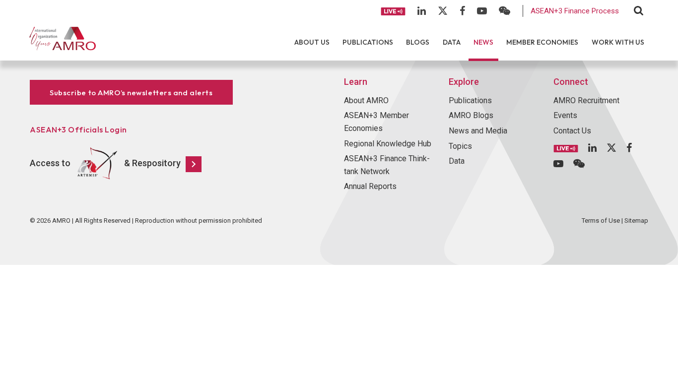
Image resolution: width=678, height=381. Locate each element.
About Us (312, 42)
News (483, 42)
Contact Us (572, 130)
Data (452, 42)
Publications (367, 42)
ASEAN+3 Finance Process (575, 10)
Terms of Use (601, 220)
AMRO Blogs (471, 115)
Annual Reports (370, 186)
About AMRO (366, 100)
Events (565, 115)
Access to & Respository (105, 163)
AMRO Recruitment (586, 100)
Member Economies (542, 42)
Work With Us (618, 42)
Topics (460, 146)
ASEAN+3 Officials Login (78, 129)
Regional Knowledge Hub (387, 143)
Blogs (417, 42)
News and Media (478, 130)
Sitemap (636, 220)
